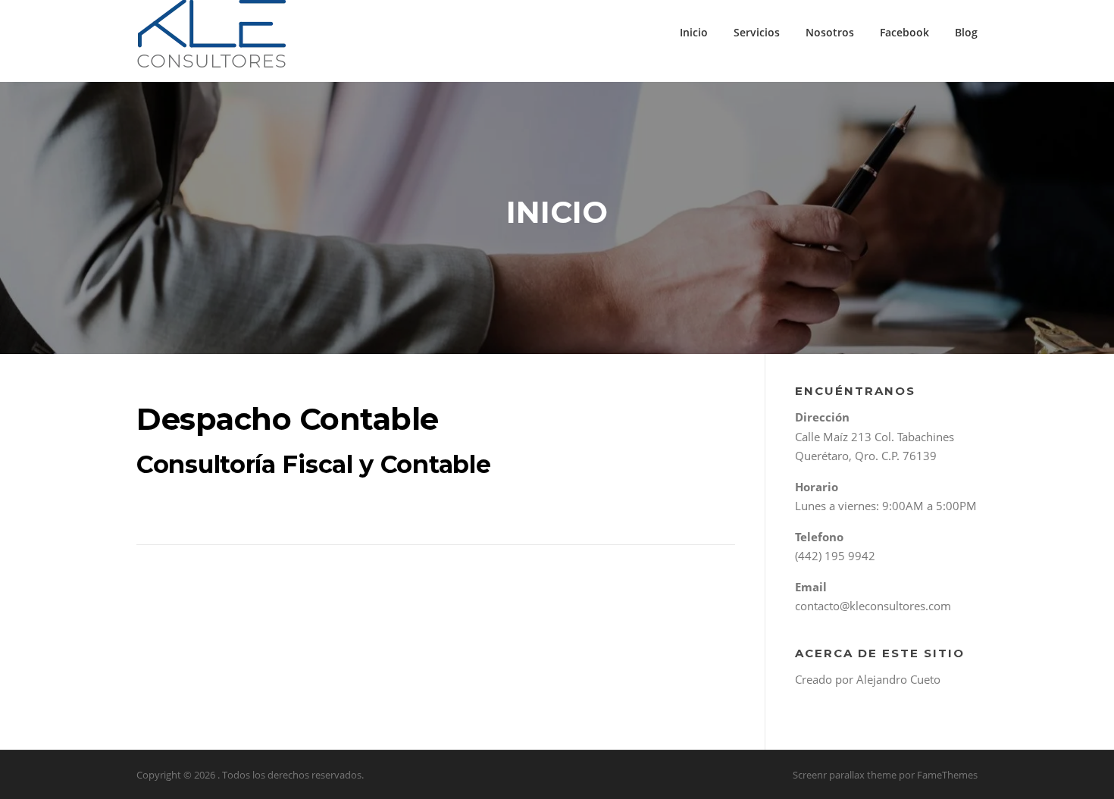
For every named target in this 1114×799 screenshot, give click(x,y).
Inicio (694, 32)
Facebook (904, 32)
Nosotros (830, 32)
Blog (966, 32)
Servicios (757, 32)
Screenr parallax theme (845, 775)
